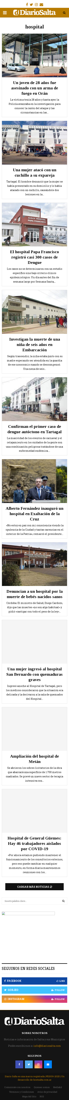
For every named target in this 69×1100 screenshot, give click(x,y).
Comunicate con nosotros (17, 1087)
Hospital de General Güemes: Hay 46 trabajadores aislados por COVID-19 (34, 843)
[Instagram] (38, 1064)
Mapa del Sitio (29, 1096)
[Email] (48, 1064)
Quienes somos (42, 1087)
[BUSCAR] (63, 900)
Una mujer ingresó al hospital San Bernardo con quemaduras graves (34, 674)
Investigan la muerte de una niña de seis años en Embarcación (34, 344)
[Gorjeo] (29, 1064)
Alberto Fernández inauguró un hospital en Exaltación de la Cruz (34, 513)
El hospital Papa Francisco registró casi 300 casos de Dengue (34, 257)
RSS (42, 1096)
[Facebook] (19, 1064)
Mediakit (57, 1087)
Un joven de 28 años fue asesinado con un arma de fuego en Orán (34, 88)
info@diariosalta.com (47, 1045)
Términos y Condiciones (21, 1091)
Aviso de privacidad (47, 1091)
